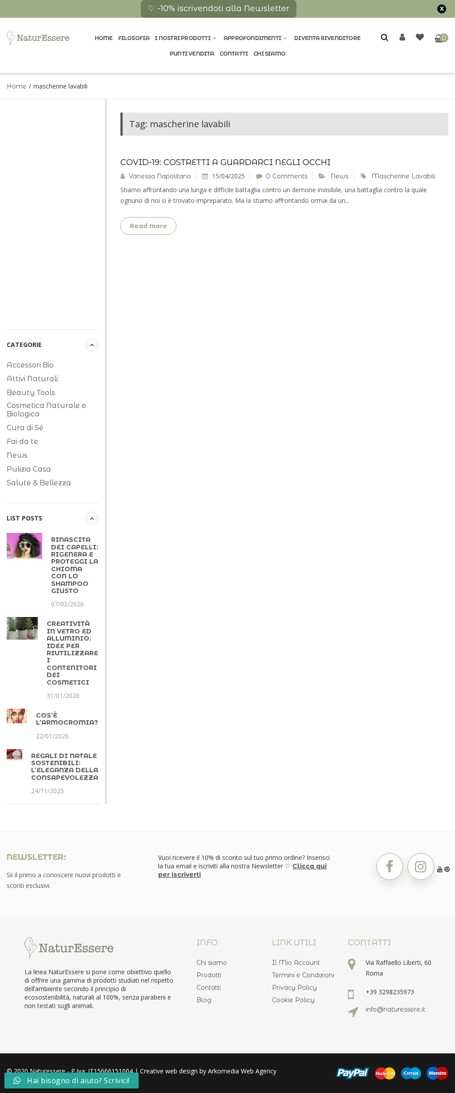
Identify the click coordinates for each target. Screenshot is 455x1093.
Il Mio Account (296, 963)
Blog (204, 1000)
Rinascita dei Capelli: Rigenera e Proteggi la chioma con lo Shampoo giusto (74, 565)
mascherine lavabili (403, 176)
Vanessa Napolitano (160, 176)
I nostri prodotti (182, 38)
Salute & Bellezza (39, 483)
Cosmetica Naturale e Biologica (46, 409)
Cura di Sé (25, 427)
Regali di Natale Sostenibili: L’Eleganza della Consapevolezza (64, 767)
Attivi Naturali (32, 379)
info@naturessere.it (395, 1009)
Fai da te (22, 441)
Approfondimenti (252, 38)
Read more (148, 226)
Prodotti (208, 975)
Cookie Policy (293, 1000)
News (17, 455)
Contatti (234, 53)
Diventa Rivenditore (327, 38)
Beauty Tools (31, 392)
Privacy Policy (294, 988)
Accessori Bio (30, 365)
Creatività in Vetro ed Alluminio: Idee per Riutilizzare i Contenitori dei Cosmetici (72, 653)
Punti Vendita (192, 53)
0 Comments (286, 176)
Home (104, 38)
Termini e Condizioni (303, 975)
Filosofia (134, 38)
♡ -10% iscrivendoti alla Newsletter (218, 8)
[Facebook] (389, 866)
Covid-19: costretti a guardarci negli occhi (225, 162)
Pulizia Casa (29, 469)
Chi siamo (269, 53)
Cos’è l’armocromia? (67, 718)
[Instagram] (420, 866)
